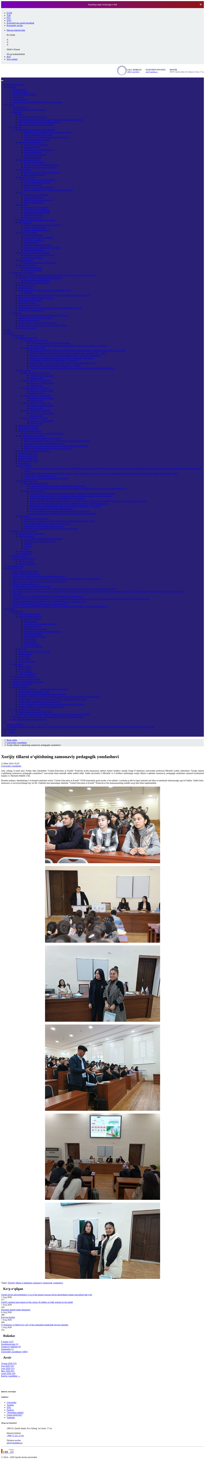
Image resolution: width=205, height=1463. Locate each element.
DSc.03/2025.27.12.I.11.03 (36, 418)
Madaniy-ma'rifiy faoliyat (23, 559)
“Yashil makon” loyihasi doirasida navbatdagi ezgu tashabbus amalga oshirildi (52, 699)
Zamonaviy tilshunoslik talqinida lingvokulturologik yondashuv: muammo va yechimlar (68, 345)
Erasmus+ (28, 546)
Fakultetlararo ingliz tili (34, 250)
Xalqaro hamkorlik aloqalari (24, 531)
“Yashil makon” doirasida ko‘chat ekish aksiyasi (39, 702)
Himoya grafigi (36, 378)
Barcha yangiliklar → (10, 1376)
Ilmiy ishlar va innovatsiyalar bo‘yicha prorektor (39, 122)
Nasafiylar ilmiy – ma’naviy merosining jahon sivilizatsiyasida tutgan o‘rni (62, 363)
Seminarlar (86, 727)
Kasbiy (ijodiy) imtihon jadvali (25, 574)
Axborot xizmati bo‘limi (28, 305)
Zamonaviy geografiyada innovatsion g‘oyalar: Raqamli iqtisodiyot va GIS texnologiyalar (69, 503)
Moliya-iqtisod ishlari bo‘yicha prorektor (36, 124)
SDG (9, 330)
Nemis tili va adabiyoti (34, 240)
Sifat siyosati (17, 97)
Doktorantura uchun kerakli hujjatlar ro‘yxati (43, 526)
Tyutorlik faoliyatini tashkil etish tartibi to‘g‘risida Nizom (37, 102)
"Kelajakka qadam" (15, 566)
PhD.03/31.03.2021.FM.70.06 (37, 411)
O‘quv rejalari (24, 656)
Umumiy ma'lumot (20, 92)
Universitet (11, 87)
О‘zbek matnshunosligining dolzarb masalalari (50, 343)
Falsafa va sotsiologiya (34, 202)
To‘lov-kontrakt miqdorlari (24, 676)
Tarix (20, 192)
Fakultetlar (17, 127)
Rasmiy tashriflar (114, 727)
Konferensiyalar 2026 (27, 453)
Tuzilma (10, 104)
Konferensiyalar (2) (9, 1344)
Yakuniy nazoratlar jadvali (29, 616)
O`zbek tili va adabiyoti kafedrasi (38, 187)
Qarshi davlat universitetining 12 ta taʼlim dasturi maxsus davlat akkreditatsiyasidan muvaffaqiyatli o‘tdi (46, 1295)
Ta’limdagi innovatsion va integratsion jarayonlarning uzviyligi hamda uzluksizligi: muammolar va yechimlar (77, 350)
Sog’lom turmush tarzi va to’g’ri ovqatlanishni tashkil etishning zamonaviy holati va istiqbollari (71, 496)
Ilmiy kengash (24, 370)
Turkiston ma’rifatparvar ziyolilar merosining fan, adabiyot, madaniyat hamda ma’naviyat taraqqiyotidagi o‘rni (78, 488)
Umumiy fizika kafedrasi (35, 227)
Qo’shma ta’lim (25, 554)
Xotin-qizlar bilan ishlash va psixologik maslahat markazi (43, 315)
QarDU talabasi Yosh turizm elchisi (33, 692)
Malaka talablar (25, 654)
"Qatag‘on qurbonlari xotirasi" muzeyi (29, 109)
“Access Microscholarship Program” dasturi (43, 538)
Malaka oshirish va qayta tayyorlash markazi (37, 323)
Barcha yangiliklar (15, 724)
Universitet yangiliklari (17, 727)
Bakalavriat (17, 611)
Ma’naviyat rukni (25, 561)
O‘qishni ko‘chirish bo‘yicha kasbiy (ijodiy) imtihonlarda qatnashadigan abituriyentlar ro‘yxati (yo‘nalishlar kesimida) (64, 589)
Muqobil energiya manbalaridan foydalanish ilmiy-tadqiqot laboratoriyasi (56, 446)
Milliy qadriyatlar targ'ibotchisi (37, 280)
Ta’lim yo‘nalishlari (26, 661)
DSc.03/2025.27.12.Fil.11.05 (37, 373)
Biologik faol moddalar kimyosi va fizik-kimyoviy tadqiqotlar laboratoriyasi (57, 441)
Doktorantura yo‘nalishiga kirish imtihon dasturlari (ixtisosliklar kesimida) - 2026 (59, 521)
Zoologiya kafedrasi (32, 152)
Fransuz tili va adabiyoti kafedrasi (38, 237)
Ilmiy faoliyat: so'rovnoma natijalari (33, 451)
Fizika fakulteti (24, 222)
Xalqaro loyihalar (25, 536)
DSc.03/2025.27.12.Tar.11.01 (37, 403)
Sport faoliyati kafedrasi (34, 175)
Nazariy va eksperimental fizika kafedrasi (42, 225)
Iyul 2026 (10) (7, 1366)
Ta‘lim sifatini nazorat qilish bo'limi (33, 283)
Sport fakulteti (24, 170)
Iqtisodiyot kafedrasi (33, 268)
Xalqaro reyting (25, 551)
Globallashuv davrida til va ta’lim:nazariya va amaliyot (54, 360)
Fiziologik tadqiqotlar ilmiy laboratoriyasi (42, 438)
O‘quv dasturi (24, 659)
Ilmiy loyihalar (24, 466)
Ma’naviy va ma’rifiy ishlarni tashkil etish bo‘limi (39, 278)
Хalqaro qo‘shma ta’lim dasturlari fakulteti (36, 220)
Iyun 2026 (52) (7, 1368)
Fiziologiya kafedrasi (33, 157)
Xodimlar (28, 293)
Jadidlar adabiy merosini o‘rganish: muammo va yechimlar (55, 365)
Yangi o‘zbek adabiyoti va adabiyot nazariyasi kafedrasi (48, 190)
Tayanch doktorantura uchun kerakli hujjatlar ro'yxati (47, 523)
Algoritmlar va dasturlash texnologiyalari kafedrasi (46, 137)
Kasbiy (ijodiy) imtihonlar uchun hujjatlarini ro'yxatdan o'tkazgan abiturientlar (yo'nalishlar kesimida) (56, 579)
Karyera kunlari (8, 1317)
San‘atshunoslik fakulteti (29, 160)
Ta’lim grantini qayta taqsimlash (26, 709)
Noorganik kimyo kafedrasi (36, 145)
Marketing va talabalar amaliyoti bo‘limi (35, 298)
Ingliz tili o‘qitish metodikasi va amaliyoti (42, 247)
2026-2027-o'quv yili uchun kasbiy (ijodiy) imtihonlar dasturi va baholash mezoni (48, 596)
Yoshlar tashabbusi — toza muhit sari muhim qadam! (41, 707)
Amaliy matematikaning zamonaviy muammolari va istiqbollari (57, 486)
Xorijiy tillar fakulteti (27, 232)
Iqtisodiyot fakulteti (26, 265)
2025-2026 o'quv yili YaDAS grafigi (34, 651)
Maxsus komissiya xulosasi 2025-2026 (35, 712)
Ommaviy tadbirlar (35, 727)
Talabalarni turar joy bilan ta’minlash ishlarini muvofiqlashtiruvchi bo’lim (50, 308)
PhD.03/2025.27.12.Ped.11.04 (37, 380)
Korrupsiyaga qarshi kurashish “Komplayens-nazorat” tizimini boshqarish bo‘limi (54, 295)
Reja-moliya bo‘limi (27, 285)
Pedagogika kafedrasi (33, 215)
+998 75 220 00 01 (133, 72)
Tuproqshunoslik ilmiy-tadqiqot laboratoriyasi (44, 443)
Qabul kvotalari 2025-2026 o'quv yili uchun (31, 586)
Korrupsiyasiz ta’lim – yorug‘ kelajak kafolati (44, 433)
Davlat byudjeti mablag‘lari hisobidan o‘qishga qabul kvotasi (50, 528)
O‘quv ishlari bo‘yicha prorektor (32, 117)
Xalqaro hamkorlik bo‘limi (30, 300)
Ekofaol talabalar (19, 687)
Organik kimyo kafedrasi (35, 155)
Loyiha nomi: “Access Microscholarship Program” (46, 478)
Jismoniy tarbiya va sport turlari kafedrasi (42, 172)
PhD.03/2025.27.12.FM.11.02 (37, 395)
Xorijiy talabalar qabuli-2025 (25, 571)
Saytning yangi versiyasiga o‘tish (102, 4)
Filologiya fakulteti (26, 177)
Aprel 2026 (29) (8, 1373)
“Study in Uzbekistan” (22, 684)
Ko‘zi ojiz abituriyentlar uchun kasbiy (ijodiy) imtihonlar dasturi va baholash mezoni (49, 601)
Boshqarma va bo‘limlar (22, 273)
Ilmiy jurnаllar (24, 463)
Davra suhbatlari (99, 727)
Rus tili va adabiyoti (32, 185)
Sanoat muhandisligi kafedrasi (37, 230)
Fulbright (28, 543)
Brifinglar (126, 727)
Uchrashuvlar (61, 727)
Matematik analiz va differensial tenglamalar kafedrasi (47, 132)
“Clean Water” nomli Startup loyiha (39, 476)
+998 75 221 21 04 (15, 1435)
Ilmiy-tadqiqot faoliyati (28, 426)
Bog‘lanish (11, 729)
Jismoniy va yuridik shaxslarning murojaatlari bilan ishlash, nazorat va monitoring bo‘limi (57, 275)
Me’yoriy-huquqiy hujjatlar (24, 94)
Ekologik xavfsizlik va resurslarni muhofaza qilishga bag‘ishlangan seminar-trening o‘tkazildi (59, 697)
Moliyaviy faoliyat (20, 556)
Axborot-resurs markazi (28, 320)
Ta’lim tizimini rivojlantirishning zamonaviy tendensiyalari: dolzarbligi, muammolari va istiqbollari (73, 493)
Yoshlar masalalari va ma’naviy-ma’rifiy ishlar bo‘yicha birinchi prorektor (50, 119)
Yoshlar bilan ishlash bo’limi (30, 310)
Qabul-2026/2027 (14, 569)
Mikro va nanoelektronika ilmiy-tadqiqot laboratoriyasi (48, 448)
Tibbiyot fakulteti (25, 260)
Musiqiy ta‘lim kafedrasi (34, 162)
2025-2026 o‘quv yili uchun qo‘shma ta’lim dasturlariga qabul (39, 581)
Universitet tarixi (19, 89)
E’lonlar (134, 727)
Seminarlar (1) (7, 1349)
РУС (9, 18)
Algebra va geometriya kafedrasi (38, 135)
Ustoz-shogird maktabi (28, 428)
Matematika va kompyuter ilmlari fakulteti (36, 130)
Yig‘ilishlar (49, 727)
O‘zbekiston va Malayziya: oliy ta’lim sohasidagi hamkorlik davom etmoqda (34, 1325)
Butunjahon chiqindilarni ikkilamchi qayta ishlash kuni (42, 694)
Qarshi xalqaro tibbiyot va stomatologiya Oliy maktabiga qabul (39, 604)
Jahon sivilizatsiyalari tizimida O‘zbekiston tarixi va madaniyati (57, 498)
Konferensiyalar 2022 (27, 456)
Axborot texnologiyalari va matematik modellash (51, 508)
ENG (9, 20)
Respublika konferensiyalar (36, 340)
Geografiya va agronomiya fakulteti (33, 252)
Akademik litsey (19, 107)
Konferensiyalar (74, 727)
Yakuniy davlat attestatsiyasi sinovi (27, 681)
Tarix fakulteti (30, 641)
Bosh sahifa (16, 84)
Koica (26, 549)
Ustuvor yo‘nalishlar (27, 564)
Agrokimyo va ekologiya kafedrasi (39, 255)
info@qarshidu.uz (152, 72)
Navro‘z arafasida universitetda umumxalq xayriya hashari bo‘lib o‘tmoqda (51, 704)
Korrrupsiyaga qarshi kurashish (26, 679)
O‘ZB (9, 13)
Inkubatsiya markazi (27, 328)
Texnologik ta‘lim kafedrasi (36, 207)
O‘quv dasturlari (25, 671)
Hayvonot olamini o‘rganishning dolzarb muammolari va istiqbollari (59, 511)
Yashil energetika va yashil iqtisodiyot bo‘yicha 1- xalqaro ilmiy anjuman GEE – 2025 (67, 353)
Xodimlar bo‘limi (25, 288)
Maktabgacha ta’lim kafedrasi (37, 212)
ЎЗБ (9, 15)
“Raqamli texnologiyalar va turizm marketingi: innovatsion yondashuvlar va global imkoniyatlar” (72, 368)
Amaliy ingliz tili (31, 242)
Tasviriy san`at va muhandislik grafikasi (41, 165)
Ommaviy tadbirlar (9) (11, 1346)
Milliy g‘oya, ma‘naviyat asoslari (38, 200)
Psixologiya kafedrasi (33, 217)
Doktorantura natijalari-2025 (36, 518)
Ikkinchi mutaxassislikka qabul (25, 584)
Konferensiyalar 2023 (27, 458)
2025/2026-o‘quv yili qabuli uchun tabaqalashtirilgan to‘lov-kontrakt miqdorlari (47, 717)
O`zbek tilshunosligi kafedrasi (37, 182)
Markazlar (16, 313)
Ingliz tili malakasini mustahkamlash (40, 541)
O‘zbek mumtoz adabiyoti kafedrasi (39, 180)
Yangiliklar (11, 722)
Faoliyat (10, 333)
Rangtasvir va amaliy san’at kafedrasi (40, 167)
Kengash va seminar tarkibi (42, 375)
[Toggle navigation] (2, 80)
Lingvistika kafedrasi (33, 235)
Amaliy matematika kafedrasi (37, 140)
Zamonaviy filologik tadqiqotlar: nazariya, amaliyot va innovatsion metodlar (63, 513)
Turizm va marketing (33, 270)
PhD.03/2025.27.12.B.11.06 (36, 388)
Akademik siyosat (20, 99)
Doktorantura (24, 516)
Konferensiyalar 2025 (27, 338)
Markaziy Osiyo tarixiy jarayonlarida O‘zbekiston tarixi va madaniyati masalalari (65, 355)
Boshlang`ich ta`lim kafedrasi (37, 210)
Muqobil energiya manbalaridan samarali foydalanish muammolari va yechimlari (65, 506)
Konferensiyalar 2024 (27, 481)
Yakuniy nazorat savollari (29, 614)
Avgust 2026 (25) (9, 1363)
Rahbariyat (17, 112)
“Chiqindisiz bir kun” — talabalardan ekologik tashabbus (43, 689)
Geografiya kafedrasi (33, 257)
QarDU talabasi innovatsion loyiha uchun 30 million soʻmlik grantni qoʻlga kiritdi (37, 1302)
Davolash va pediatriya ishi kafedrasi (40, 262)
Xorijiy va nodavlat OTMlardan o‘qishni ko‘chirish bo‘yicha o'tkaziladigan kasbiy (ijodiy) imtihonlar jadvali (59, 606)
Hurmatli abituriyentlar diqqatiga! (15, 1310)
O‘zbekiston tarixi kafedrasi (36, 195)
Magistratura (17, 664)
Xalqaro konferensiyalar (34, 348)
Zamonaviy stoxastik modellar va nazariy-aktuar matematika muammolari (62, 358)
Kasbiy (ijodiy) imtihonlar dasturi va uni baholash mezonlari (38, 576)
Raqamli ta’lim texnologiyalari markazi (35, 318)
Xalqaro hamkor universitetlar (31, 533)
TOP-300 (22, 649)
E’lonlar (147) (7, 1341)
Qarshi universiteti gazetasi (30, 431)
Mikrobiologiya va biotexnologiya (39, 150)
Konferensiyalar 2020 (27, 461)
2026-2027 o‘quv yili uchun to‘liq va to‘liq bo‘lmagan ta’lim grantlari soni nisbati (54, 714)
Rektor (21, 114)
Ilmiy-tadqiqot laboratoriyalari (31, 436)
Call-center (17, 594)
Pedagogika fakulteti (33, 634)
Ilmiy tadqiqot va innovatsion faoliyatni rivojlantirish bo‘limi (44, 290)
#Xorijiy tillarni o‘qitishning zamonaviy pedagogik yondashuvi (35, 1283)
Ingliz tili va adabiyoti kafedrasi (37, 245)
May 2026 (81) (7, 1371)
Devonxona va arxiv (27, 303)
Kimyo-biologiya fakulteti (29, 142)
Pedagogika (23, 205)
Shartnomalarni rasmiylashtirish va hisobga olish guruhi (42, 325)
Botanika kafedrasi (32, 147)
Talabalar (11, 609)
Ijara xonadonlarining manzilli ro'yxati (29, 719)
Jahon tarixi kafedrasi (33, 197)
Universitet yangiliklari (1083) (14, 1352)
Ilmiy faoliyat (18, 335)
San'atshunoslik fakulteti (34, 636)
